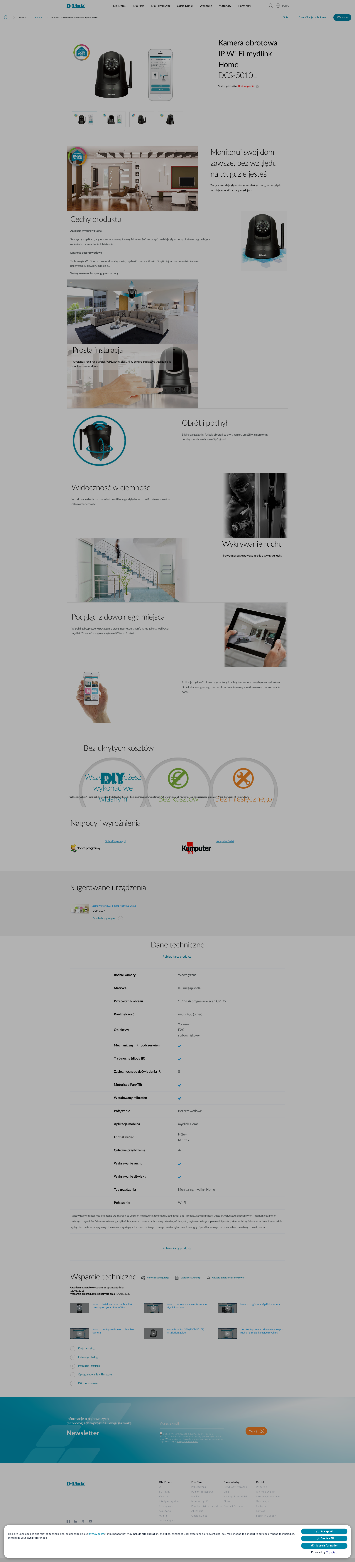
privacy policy (96, 1533)
